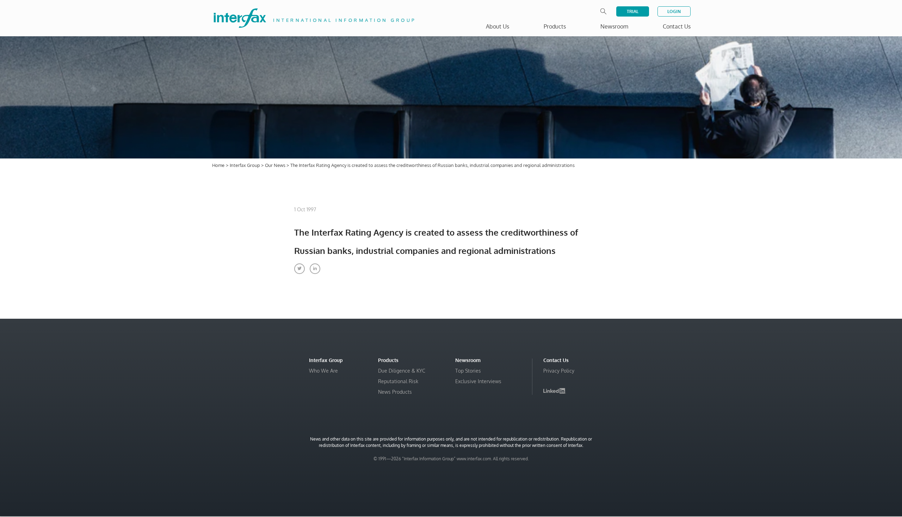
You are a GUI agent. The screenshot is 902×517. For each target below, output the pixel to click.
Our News (275, 165)
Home (218, 165)
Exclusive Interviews (478, 381)
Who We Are (323, 371)
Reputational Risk (398, 381)
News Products (395, 392)
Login (674, 11)
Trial (632, 11)
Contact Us (677, 26)
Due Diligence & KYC (401, 371)
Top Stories (468, 371)
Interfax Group (245, 165)
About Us (497, 26)
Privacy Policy (558, 371)
